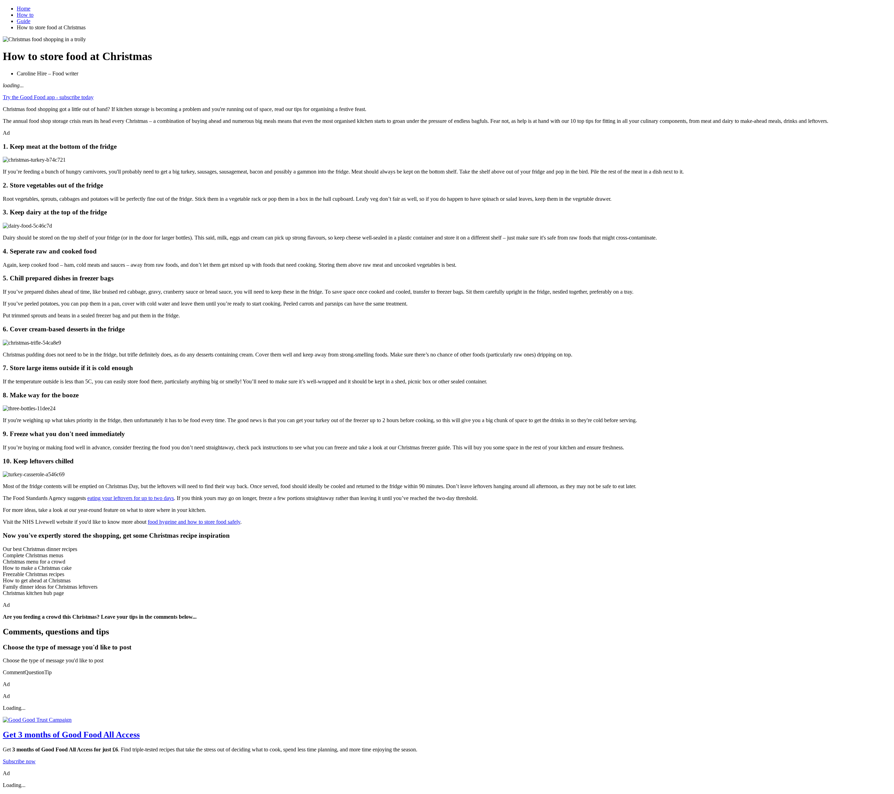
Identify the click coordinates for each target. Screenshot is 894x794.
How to (25, 15)
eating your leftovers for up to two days (130, 498)
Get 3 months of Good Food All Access (71, 734)
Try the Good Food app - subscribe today (48, 97)
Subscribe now (19, 761)
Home (23, 9)
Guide (23, 21)
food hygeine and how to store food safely (194, 522)
